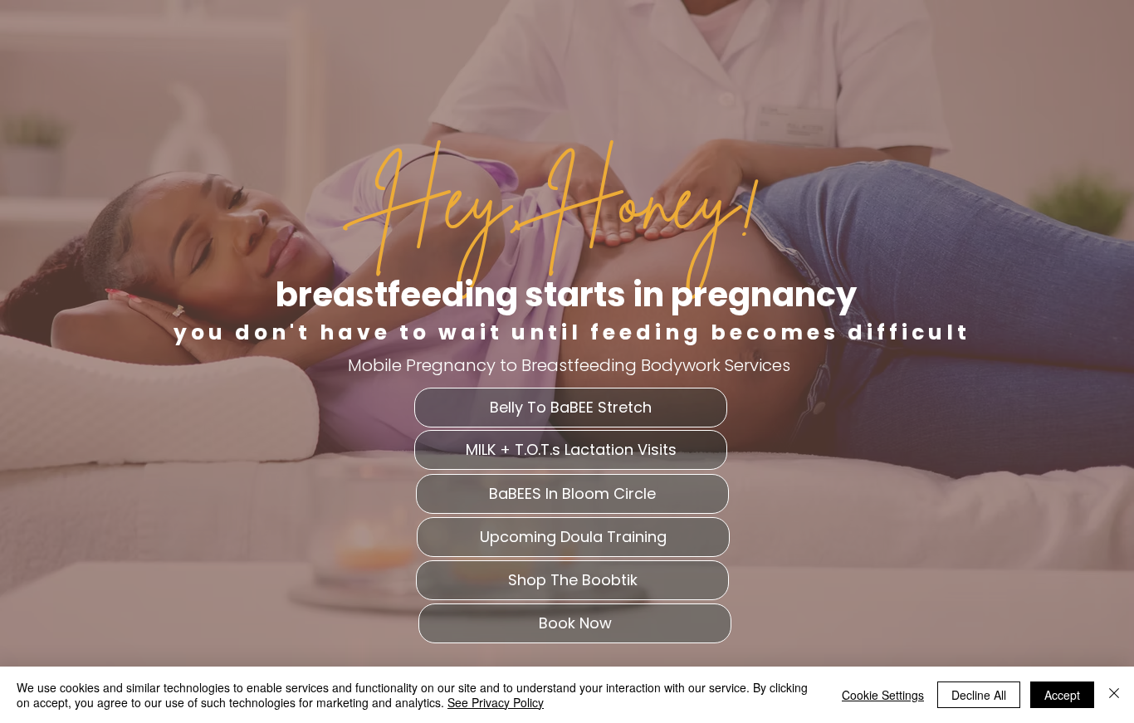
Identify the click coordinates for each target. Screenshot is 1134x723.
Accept (1062, 694)
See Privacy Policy (495, 702)
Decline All (978, 694)
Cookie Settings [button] (883, 694)
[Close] (1114, 695)
